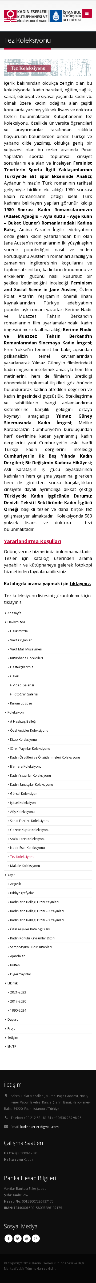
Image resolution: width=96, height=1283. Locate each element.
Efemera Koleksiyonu (26, 766)
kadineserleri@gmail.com (39, 1127)
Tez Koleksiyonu (22, 856)
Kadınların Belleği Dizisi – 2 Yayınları (37, 911)
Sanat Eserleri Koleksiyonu (29, 820)
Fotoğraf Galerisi (25, 694)
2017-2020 (18, 1001)
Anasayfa (14, 613)
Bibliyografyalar (22, 893)
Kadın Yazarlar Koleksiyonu (30, 775)
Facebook (9, 1239)
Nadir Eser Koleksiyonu (27, 847)
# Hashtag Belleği (23, 721)
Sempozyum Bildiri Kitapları (31, 947)
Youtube (27, 1239)
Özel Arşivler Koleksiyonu (29, 730)
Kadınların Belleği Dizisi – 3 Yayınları (37, 920)
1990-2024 (18, 1010)
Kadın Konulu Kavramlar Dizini (32, 938)
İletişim (12, 1037)
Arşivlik (15, 884)
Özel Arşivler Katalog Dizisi (30, 929)
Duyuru (12, 1019)
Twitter (18, 1239)
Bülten (15, 965)
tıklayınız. (13, 602)
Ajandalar (17, 956)
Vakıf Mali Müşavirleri (26, 649)
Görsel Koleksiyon (23, 793)
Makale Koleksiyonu (25, 866)
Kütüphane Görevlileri (26, 658)
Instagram (36, 1239)
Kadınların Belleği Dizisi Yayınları (34, 902)
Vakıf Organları (21, 640)
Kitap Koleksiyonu (23, 739)
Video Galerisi (23, 685)
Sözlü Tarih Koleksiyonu (28, 839)
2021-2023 (18, 992)
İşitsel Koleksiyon (23, 802)
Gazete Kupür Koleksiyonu (30, 830)
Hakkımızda (19, 631)
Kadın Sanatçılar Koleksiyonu (31, 784)
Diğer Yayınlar (20, 974)
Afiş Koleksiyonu (22, 811)
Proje (11, 1028)
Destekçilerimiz (21, 667)
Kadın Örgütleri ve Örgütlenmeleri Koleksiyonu (45, 757)
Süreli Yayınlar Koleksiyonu (30, 748)
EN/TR (11, 1046)
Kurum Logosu (21, 703)
